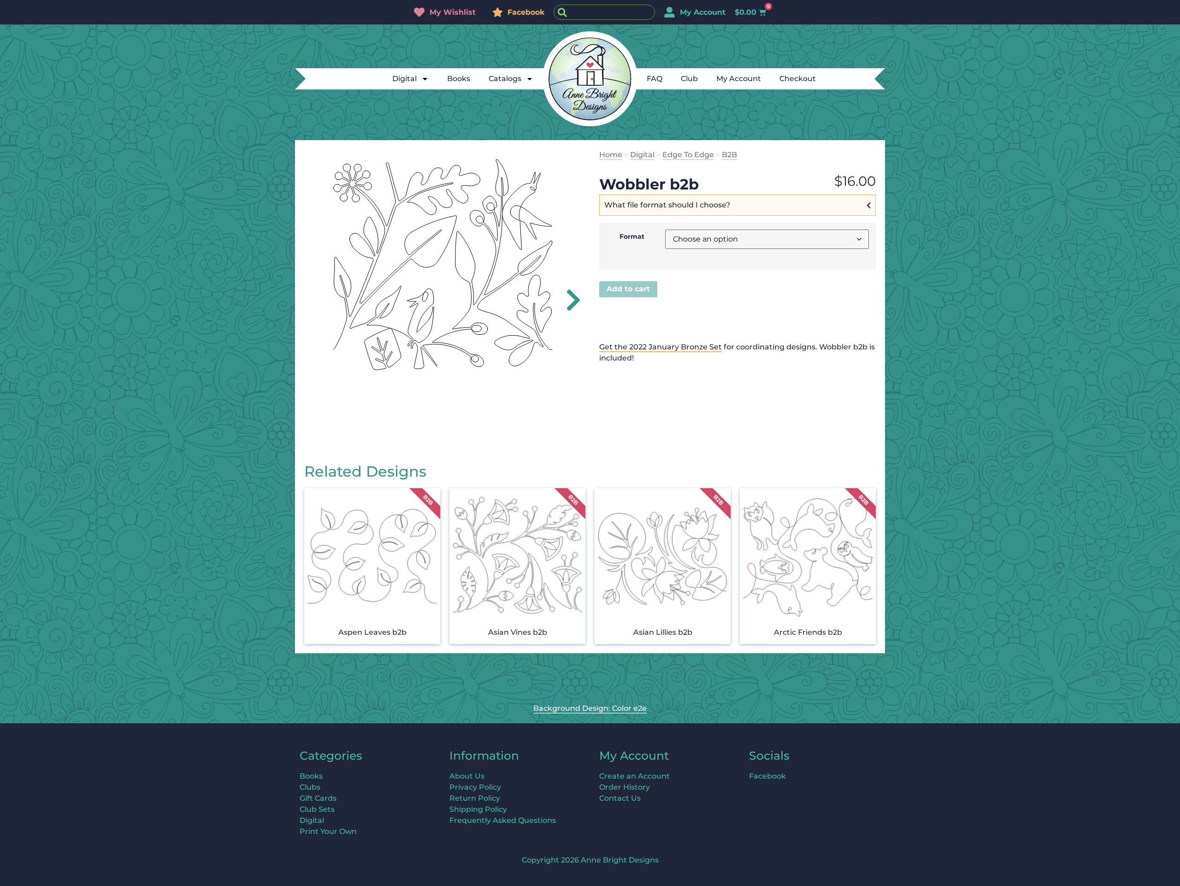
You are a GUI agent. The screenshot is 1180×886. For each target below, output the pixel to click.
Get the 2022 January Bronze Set (660, 347)
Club (689, 78)
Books (458, 78)
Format (632, 236)
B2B (729, 154)
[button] (568, 300)
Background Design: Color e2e (590, 708)
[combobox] (604, 12)
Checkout (797, 78)
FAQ (654, 78)
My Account (738, 78)
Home (610, 154)
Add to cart (628, 288)
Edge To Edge (688, 154)
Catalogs (505, 78)
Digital (404, 78)
